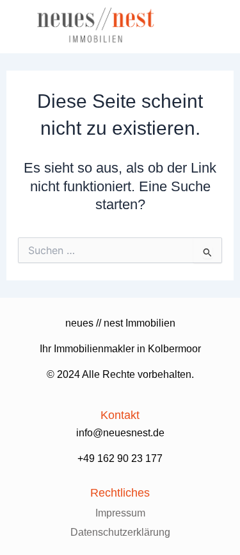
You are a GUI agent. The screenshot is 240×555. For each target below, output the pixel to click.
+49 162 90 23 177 (120, 458)
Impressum (120, 513)
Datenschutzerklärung (120, 532)
